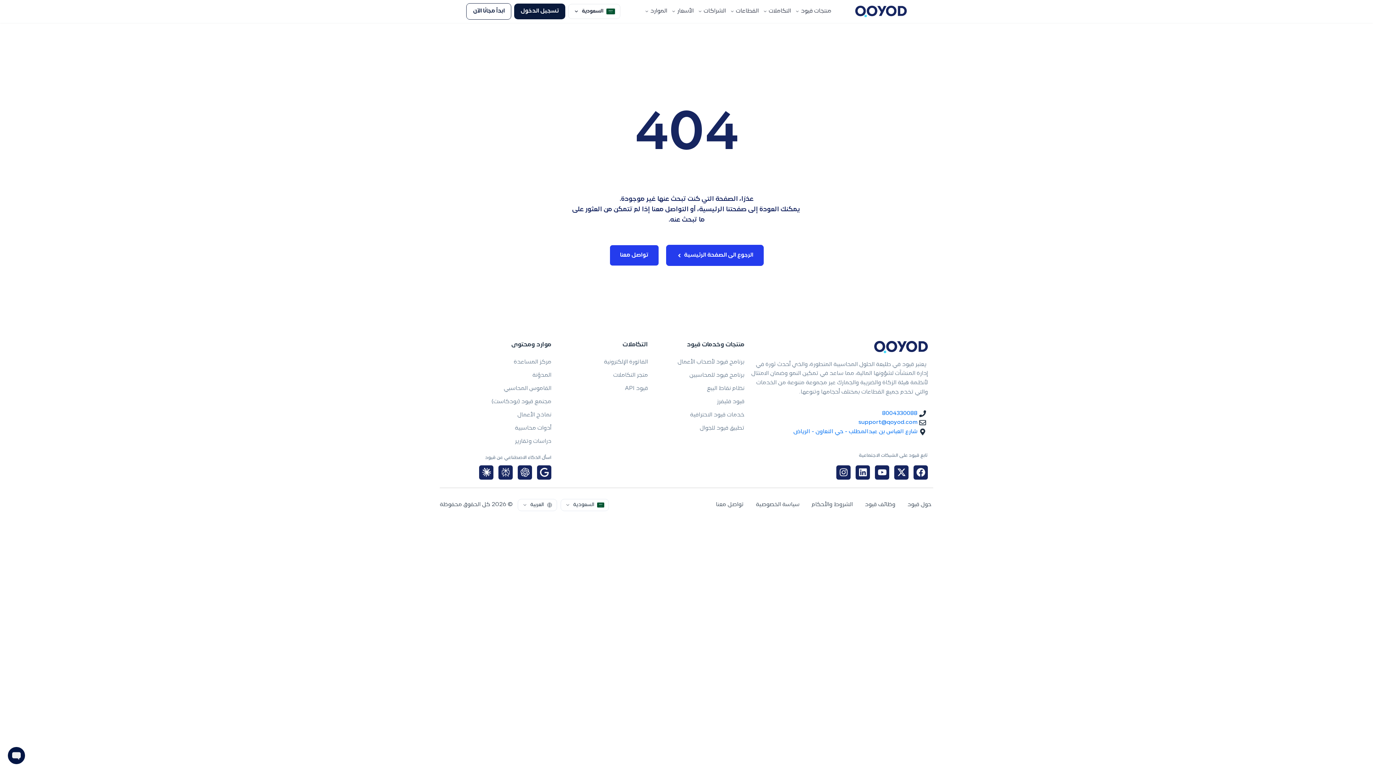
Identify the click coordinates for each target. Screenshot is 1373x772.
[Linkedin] (863, 472)
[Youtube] (882, 472)
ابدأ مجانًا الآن (489, 11)
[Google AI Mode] (544, 472)
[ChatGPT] (525, 472)
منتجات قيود (816, 11)
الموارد (658, 11)
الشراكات (715, 11)
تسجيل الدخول (540, 11)
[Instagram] (843, 472)
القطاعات (747, 11)
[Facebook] (921, 472)
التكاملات (780, 11)
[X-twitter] (901, 472)
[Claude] (486, 472)
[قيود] (881, 11)
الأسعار (685, 11)
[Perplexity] (505, 472)
